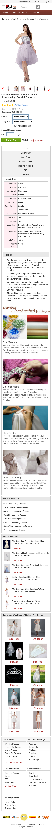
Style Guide (33, 785)
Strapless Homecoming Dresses (16, 511)
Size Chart (33, 773)
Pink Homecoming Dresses (14, 530)
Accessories (10, 759)
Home (5, 12)
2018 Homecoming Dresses (14, 503)
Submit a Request (12, 773)
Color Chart (33, 776)
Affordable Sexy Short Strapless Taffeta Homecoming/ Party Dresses (28, 590)
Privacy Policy (11, 805)
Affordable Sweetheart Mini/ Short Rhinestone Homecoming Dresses (30, 566)
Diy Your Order (11, 785)
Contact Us (33, 747)
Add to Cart (11, 140)
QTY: (3, 134)
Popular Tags (34, 759)
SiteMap (32, 756)
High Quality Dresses (37, 782)
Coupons (8, 776)
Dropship (32, 753)
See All (36, 12)
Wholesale (33, 750)
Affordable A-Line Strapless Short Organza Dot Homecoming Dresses (30, 554)
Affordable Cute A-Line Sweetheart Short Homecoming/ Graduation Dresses (28, 542)
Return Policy (10, 802)
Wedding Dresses (20, 12)
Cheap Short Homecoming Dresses (17, 526)
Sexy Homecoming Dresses (14, 518)
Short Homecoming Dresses (14, 514)
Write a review (21, 105)
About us (32, 744)
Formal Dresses (11, 756)
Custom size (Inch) (23, 125)
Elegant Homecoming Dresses (15, 507)
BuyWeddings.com (34, 824)
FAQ (6, 779)
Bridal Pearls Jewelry (13, 762)
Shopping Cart (49, 6)
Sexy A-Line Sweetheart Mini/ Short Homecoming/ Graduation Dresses (26, 602)
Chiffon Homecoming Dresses (15, 522)
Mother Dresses (11, 750)
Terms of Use (10, 808)
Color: (4, 116)
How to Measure (35, 779)
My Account (23, 1)
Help (36, 1)
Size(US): (5, 121)
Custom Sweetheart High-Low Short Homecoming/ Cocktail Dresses (26, 578)
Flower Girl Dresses (13, 753)
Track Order (9, 782)
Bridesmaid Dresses (13, 747)
